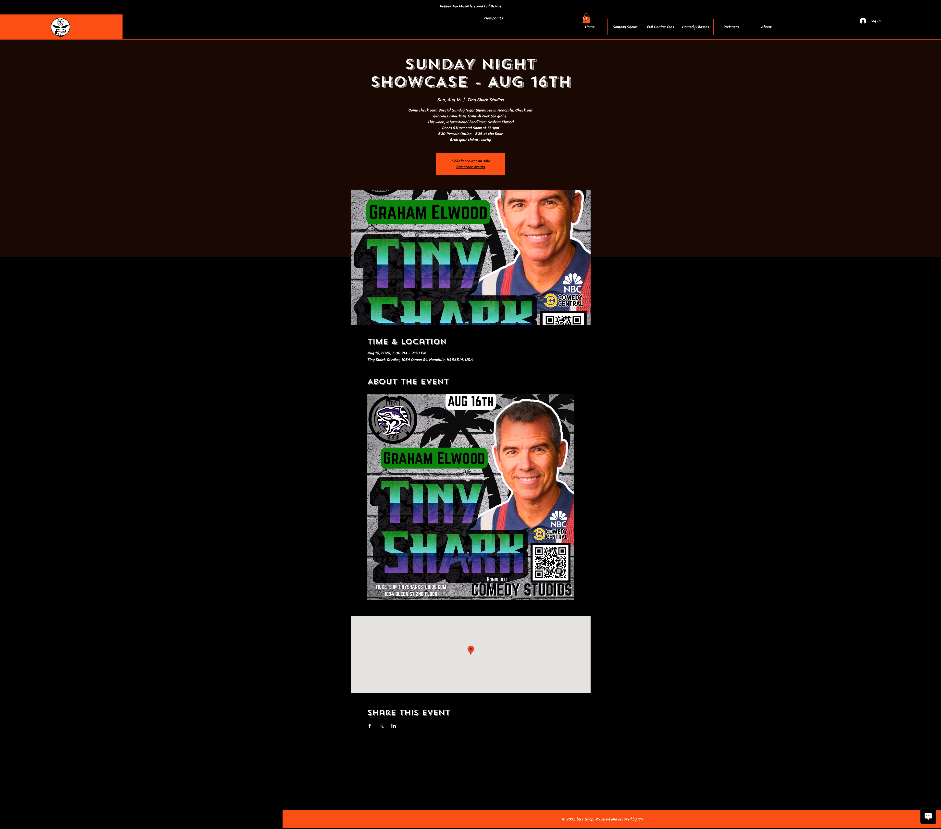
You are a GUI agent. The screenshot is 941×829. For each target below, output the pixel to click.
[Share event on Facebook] (369, 726)
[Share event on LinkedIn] (393, 726)
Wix (641, 819)
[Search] (585, 18)
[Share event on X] (381, 726)
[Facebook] (119, 819)
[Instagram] (130, 819)
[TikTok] (162, 819)
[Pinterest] (152, 819)
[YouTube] (141, 819)
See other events (470, 166)
